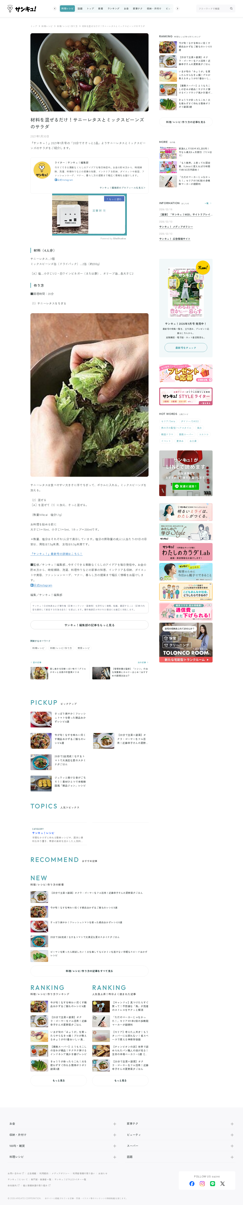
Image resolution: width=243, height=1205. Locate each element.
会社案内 (12, 1185)
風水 (199, 427)
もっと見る (58, 1080)
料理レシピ (67, 8)
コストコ (204, 434)
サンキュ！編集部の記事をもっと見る (89, 625)
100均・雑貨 (17, 1145)
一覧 (207, 203)
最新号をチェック (185, 347)
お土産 (193, 441)
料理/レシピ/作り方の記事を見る (186, 122)
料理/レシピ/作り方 (67, 26)
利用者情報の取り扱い (84, 1173)
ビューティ (172, 8)
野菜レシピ (84, 648)
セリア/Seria (168, 421)
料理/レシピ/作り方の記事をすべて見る (89, 971)
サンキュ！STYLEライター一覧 (70, 1179)
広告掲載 (31, 1173)
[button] (55, 8)
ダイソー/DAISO (190, 421)
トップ (90, 8)
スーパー (132, 1145)
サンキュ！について (18, 1179)
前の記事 (36, 662)
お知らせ (102, 1173)
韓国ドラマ (167, 434)
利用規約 (44, 1173)
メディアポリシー (61, 1173)
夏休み (180, 441)
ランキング (113, 8)
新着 (100, 8)
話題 (80, 8)
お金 (126, 8)
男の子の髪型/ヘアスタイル (176, 427)
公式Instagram (65, 179)
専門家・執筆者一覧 (41, 1179)
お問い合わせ (14, 1173)
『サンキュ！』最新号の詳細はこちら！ (56, 554)
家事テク (138, 8)
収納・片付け (154, 8)
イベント (166, 441)
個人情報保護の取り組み (35, 1185)
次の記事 (142, 662)
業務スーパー (186, 434)
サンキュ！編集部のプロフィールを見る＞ (123, 187)
